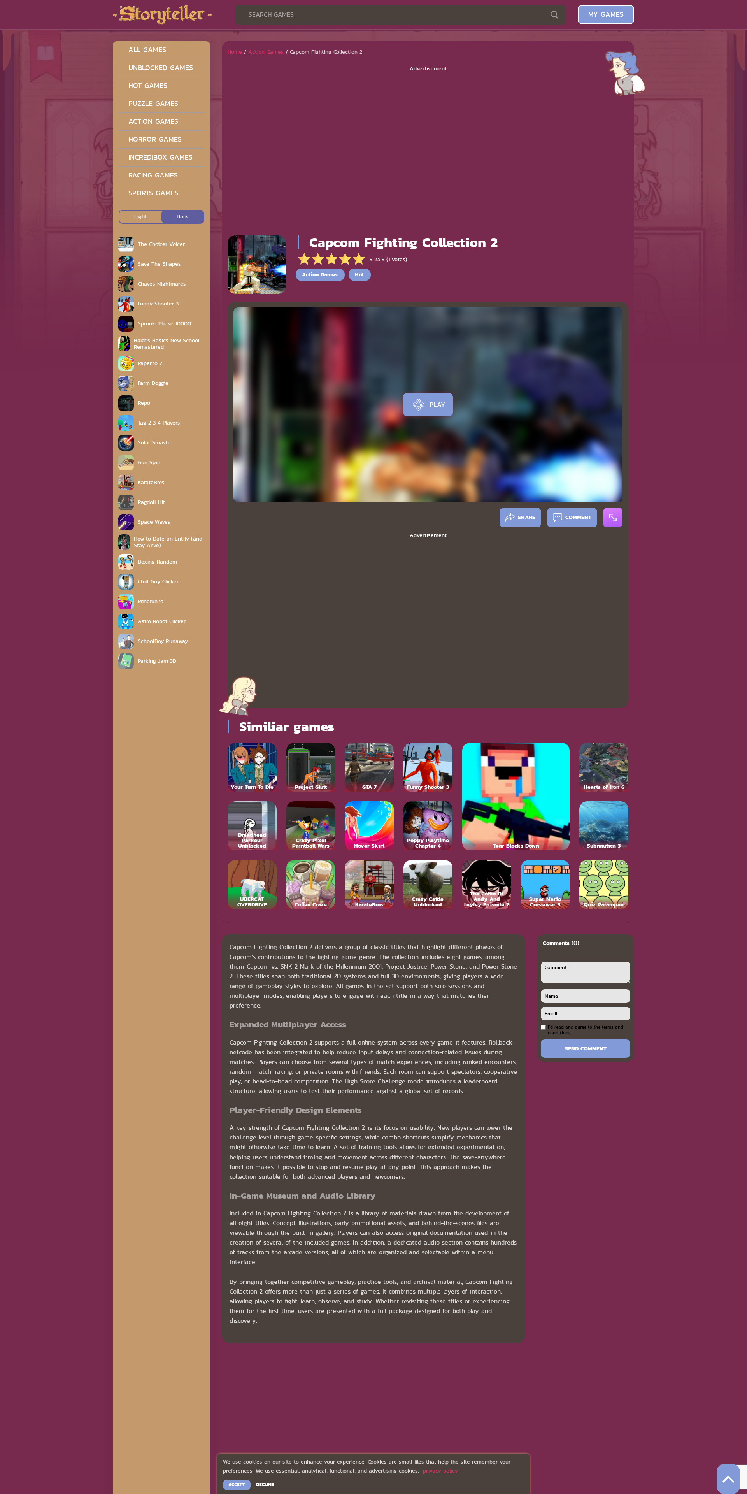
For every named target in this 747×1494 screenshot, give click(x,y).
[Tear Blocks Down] (516, 796)
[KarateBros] (369, 884)
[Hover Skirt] (369, 825)
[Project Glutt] (310, 767)
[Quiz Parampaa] (603, 884)
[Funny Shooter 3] (427, 767)
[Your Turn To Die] (252, 767)
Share (526, 517)
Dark (182, 216)
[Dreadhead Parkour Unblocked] (252, 825)
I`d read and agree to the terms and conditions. (585, 1030)
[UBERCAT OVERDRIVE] (252, 884)
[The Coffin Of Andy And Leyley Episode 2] (486, 884)
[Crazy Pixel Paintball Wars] (310, 825)
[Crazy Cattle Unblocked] (427, 884)
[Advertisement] (428, 151)
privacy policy (440, 1471)
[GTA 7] (369, 767)
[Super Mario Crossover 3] (545, 884)
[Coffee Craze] (310, 884)
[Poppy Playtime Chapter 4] (427, 825)
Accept (236, 1484)
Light (140, 216)
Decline (265, 1484)
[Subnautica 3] (603, 825)
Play (437, 404)
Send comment (586, 1048)
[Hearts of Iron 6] (603, 767)
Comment (578, 517)
